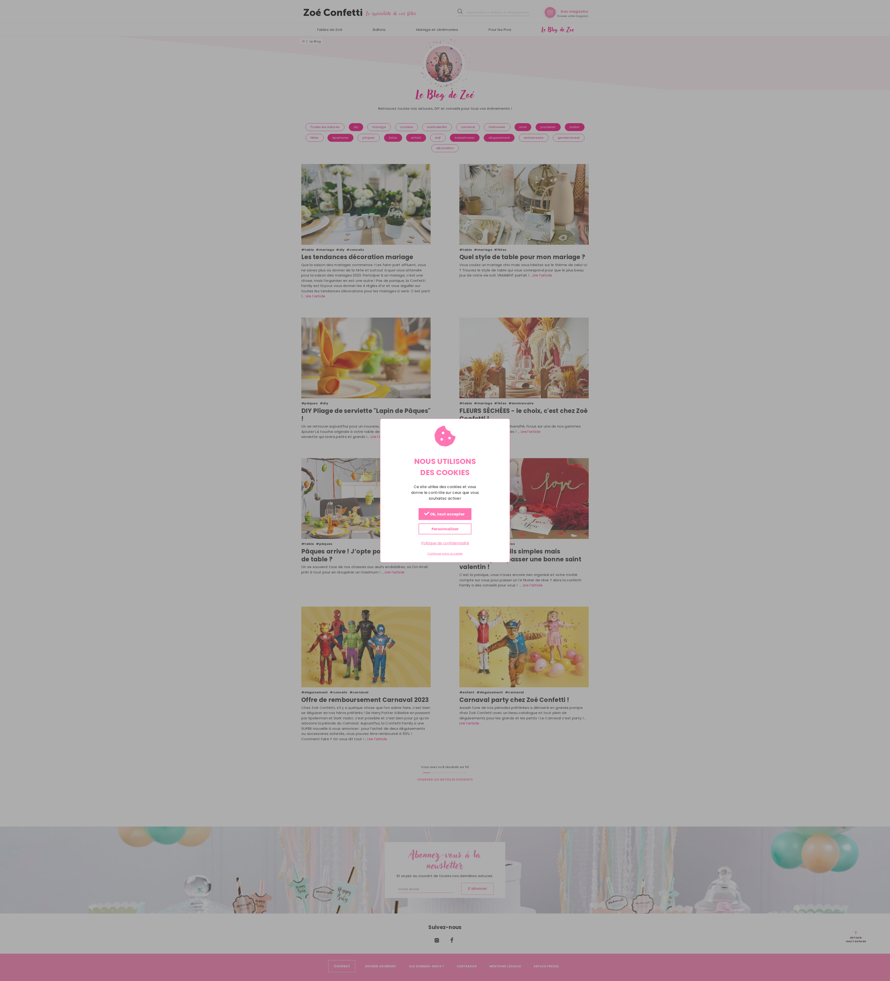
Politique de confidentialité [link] (445, 543)
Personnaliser (445, 529)
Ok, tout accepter (447, 514)
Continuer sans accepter (445, 553)
